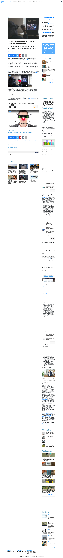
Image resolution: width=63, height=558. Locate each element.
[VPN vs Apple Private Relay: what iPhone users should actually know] (44, 543)
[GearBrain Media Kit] (34, 177)
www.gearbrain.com (44, 286)
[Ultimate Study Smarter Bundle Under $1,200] (43, 437)
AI (46, 314)
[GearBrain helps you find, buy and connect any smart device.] (44, 516)
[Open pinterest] (20, 551)
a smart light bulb (52, 169)
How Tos (30, 1)
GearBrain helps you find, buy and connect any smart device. (51, 518)
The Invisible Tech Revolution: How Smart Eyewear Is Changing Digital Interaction (51, 532)
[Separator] (26, 55)
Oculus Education (28, 60)
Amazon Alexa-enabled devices (46, 416)
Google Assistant (48, 415)
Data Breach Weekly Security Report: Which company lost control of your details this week (23, 172)
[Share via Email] (23, 55)
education (20, 141)
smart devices (53, 289)
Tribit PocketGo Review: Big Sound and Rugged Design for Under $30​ (48, 484)
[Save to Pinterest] (20, 55)
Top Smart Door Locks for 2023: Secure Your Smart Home (50, 61)
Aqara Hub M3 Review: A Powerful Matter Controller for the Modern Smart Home (47, 467)
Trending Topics (48, 98)
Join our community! (47, 32)
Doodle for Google (45, 101)
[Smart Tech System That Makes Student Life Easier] (43, 433)
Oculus (22, 63)
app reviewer (31, 98)
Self (8, 17)
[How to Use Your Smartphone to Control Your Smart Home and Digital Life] (44, 79)
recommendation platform (48, 23)
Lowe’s (52, 353)
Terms (43, 556)
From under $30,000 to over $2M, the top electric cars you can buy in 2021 (12, 171)
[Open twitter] (17, 551)
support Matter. (51, 206)
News (34, 1)
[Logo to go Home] (6, 1)
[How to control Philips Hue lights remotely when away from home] (44, 75)
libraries (27, 140)
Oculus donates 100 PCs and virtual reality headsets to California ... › (21, 133)
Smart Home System (48, 102)
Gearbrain (50, 529)
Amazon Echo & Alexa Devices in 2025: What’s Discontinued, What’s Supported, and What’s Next (50, 70)
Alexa (47, 176)
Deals (27, 1)
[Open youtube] (22, 551)
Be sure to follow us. (47, 424)
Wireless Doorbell (48, 104)
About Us (40, 1)
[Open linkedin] (25, 551)
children (23, 141)
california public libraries (13, 141)
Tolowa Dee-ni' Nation (18, 70)
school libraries (23, 140)
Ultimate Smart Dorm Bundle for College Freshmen (49, 441)
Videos (37, 1)
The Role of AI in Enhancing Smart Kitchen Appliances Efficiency (12, 182)
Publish (37, 152)
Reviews (24, 1)
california (31, 140)
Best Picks (19, 1)
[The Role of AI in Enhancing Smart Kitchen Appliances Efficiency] (12, 177)
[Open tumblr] (23, 551)
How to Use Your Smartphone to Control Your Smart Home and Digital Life (50, 79)
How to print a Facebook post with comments (23, 182)
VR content (11, 67)
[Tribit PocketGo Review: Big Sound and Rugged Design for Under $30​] (48, 480)
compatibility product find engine (47, 413)
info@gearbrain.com (11, 551)
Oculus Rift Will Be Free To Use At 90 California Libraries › (18, 130)
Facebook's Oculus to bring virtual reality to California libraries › (20, 132)
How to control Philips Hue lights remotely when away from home (50, 74)
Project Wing (21, 88)
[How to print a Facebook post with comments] (23, 177)
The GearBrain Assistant (49, 293)
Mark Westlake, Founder (51, 523)
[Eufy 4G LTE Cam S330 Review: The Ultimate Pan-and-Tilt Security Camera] (34, 166)
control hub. (49, 258)
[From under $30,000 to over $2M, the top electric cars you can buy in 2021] (12, 166)
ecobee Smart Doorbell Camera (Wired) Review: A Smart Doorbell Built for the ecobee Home (50, 66)
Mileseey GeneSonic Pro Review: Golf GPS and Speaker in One (48, 492)
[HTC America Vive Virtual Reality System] (23, 105)
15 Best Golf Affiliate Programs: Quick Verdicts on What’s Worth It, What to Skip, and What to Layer (50, 445)
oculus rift (35, 140)
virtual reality (16, 140)
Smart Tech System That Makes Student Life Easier (50, 433)
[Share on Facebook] (12, 55)
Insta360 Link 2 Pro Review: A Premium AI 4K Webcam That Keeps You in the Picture (48, 459)
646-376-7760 (10, 552)
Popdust (28, 551)
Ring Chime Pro (46, 105)
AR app (23, 98)
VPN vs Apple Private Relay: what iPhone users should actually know (51, 544)
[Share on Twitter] (17, 55)
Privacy (40, 556)
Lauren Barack (10, 51)
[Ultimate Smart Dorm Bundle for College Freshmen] (43, 441)
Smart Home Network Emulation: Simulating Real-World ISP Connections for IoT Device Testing (51, 538)
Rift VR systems (29, 59)
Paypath (31, 552)
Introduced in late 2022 (45, 197)
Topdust (31, 551)
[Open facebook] (19, 551)
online (36, 72)
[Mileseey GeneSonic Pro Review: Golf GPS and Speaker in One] (48, 488)
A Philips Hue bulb (45, 173)
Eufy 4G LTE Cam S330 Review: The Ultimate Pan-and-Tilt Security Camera (34, 171)
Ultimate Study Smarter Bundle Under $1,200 (49, 437)
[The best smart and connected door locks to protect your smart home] (44, 62)
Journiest (28, 552)
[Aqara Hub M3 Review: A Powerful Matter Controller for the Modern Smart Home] (48, 463)
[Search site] (61, 1)
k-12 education (11, 140)
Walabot (50, 101)
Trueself (33, 551)
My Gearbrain (15, 1)
